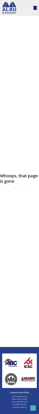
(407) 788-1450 (22, 402)
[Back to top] (33, 408)
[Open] (35, 8)
